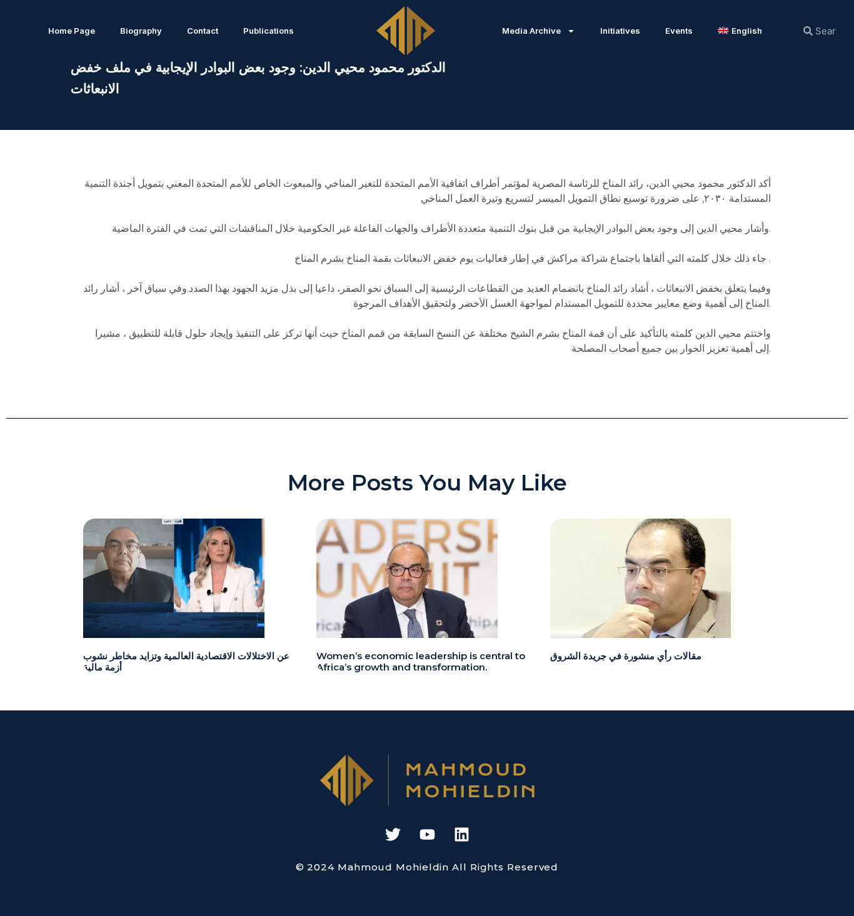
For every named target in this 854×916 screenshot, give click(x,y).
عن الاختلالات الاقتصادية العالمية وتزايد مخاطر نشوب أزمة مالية (186, 661)
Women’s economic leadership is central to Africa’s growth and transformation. (420, 661)
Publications (268, 31)
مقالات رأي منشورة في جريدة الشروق (625, 656)
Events (679, 31)
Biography (141, 31)
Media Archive (531, 31)
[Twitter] (392, 834)
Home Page (71, 31)
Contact (202, 31)
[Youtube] (427, 834)
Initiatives (620, 31)
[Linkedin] (461, 834)
